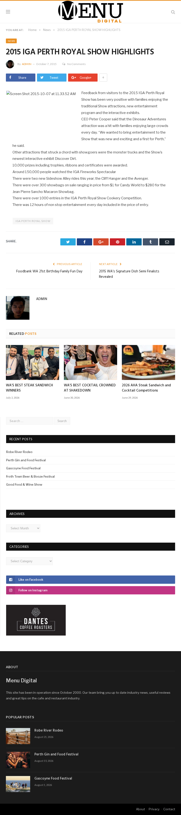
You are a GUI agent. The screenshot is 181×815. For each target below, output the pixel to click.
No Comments (76, 64)
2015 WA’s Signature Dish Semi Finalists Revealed (129, 274)
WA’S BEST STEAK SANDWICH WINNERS (29, 388)
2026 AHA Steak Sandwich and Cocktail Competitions (146, 388)
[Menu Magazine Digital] (90, 11)
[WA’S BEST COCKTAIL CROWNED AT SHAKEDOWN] (90, 362)
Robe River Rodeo (19, 452)
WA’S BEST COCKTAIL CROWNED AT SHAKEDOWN (90, 388)
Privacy (154, 809)
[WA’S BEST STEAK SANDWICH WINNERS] (32, 362)
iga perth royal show (33, 221)
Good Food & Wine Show (24, 484)
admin (26, 64)
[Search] (173, 11)
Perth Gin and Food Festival (26, 460)
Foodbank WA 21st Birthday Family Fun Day (49, 271)
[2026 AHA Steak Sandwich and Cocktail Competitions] (148, 362)
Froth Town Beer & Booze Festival (30, 476)
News (11, 40)
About (140, 809)
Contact (169, 809)
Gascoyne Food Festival (23, 468)
